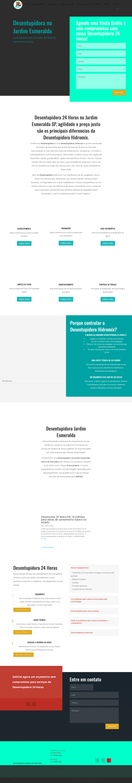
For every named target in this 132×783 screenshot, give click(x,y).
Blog (51, 526)
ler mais (43, 539)
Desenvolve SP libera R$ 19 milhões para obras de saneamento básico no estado (63, 519)
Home (27, 4)
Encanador (52, 4)
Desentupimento (37, 4)
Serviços (96, 4)
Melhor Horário (23, 654)
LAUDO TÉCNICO (22, 632)
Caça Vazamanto (82, 4)
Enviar (119, 93)
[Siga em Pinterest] (109, 760)
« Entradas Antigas (47, 547)
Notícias (107, 4)
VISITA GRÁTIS (22, 610)
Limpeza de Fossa (67, 4)
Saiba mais (24, 243)
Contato (116, 4)
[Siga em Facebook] (28, 704)
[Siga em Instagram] (34, 704)
